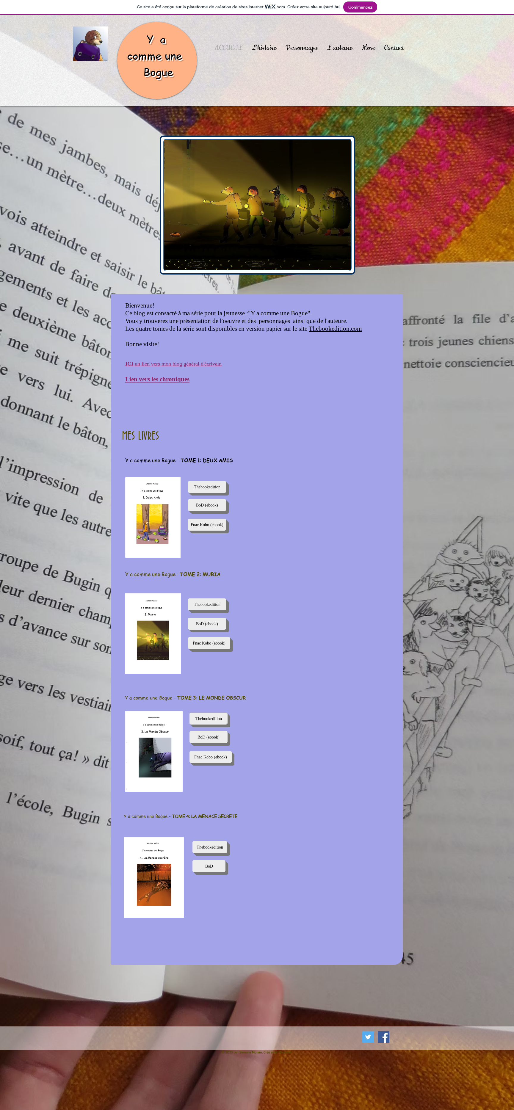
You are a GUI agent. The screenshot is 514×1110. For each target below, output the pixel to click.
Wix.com (285, 1052)
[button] (208, 866)
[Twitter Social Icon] (368, 1037)
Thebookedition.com (335, 328)
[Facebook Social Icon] (383, 1037)
